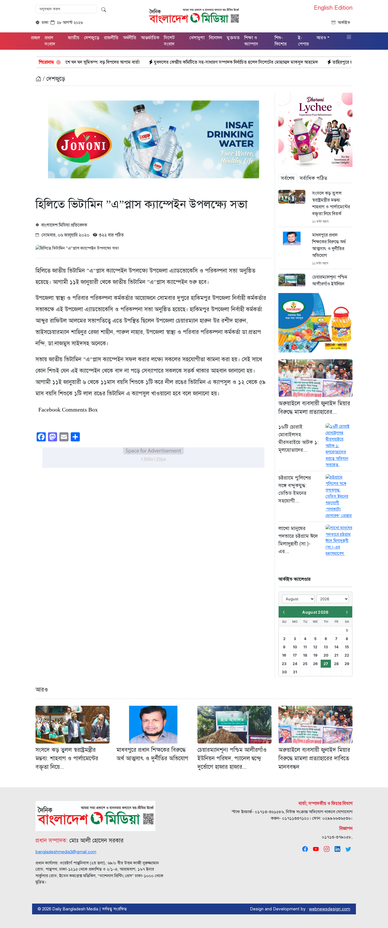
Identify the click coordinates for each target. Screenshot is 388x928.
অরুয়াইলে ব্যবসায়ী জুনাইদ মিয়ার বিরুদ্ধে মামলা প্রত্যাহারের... (314, 408)
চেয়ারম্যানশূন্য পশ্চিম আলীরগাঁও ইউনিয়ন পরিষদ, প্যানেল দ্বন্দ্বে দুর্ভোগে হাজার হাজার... (232, 758)
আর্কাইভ (344, 22)
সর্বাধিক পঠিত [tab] (313, 178)
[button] (349, 37)
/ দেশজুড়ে (53, 78)
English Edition (333, 8)
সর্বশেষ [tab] (288, 178)
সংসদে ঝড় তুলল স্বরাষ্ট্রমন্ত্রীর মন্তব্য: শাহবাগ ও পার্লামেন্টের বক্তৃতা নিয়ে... (67, 758)
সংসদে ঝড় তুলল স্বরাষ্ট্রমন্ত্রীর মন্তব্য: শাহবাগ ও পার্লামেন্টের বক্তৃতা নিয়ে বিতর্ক (331, 203)
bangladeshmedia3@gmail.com (66, 851)
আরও (42, 689)
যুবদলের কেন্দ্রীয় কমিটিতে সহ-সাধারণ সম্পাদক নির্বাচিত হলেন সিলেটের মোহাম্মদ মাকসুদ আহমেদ (189, 62)
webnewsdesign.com (329, 909)
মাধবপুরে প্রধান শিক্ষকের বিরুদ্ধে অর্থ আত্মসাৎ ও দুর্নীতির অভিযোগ (329, 245)
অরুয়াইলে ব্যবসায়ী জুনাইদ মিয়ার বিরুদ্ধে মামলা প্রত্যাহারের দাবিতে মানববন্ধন (314, 758)
